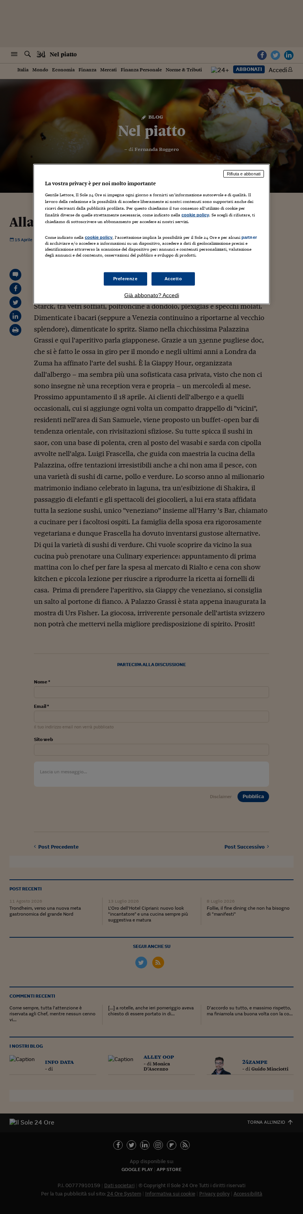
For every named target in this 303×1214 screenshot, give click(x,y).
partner (249, 237)
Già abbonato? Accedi (151, 295)
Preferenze (125, 278)
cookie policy (195, 214)
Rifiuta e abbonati (243, 173)
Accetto (173, 278)
